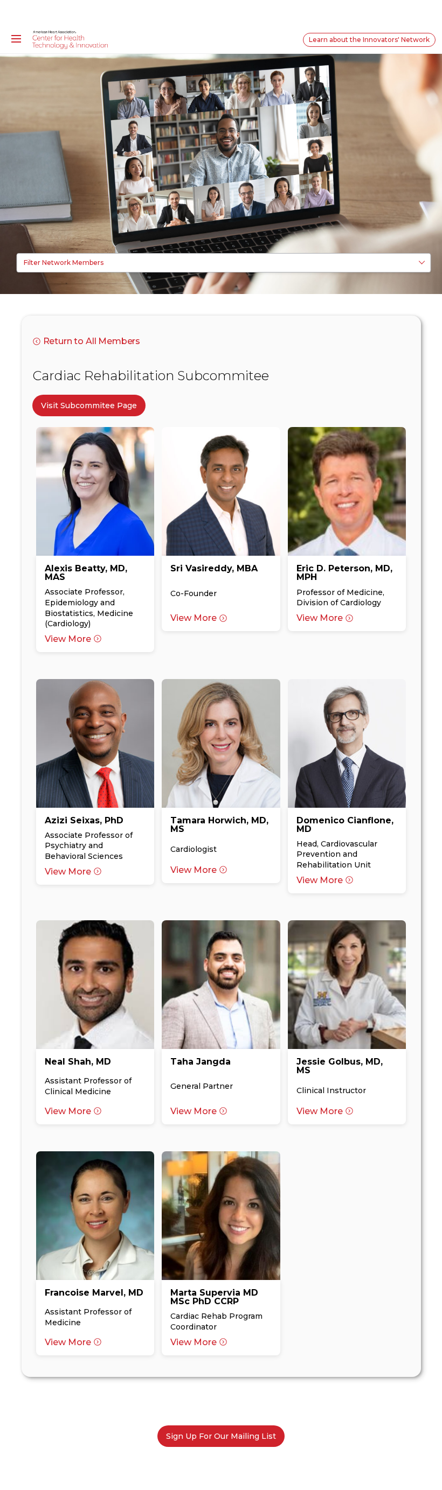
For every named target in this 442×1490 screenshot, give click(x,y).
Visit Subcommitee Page (89, 405)
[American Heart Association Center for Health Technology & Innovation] (70, 39)
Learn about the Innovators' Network (369, 40)
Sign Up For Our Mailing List (221, 1436)
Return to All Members (92, 341)
